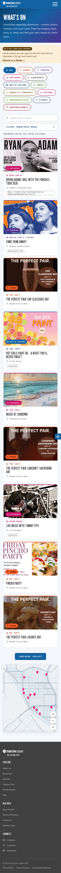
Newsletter (11, 850)
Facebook (11, 845)
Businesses (7, 773)
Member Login (9, 825)
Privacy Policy (8, 868)
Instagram (11, 840)
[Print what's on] (58, 437)
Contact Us (7, 820)
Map (5, 795)
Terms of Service (23, 868)
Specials (6, 779)
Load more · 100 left (30, 656)
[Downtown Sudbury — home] (12, 4)
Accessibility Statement (41, 868)
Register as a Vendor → (14, 60)
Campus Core (8, 784)
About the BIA (8, 809)
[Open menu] (55, 4)
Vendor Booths (9, 789)
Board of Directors (11, 815)
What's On (7, 768)
